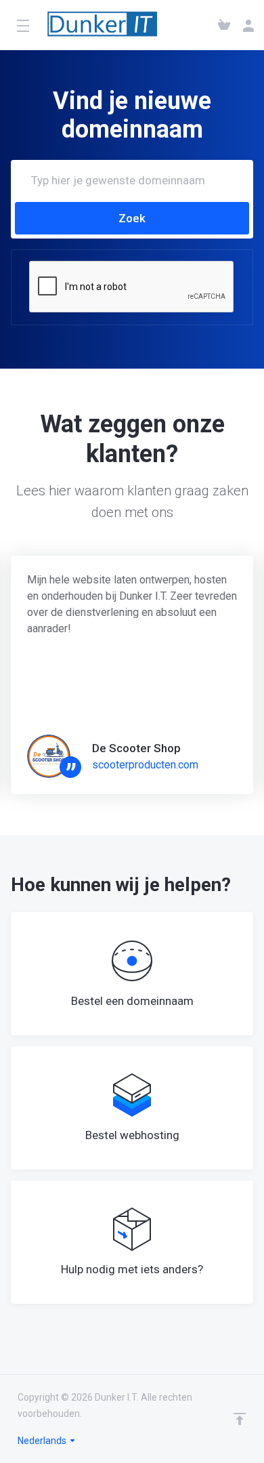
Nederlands (43, 1440)
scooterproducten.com (145, 764)
